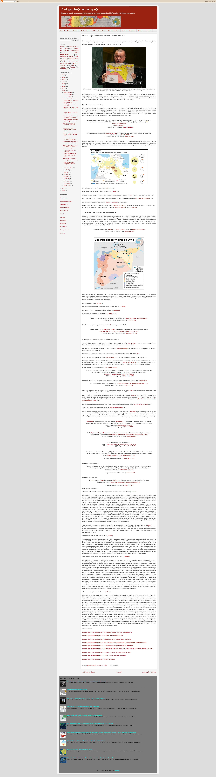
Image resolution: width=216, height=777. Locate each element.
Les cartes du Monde (111, 367)
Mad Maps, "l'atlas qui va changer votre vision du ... (70, 159)
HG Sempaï (63, 226)
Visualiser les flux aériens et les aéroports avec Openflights (83, 706)
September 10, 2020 (128, 458)
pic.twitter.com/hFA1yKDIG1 (125, 469)
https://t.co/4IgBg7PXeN (119, 123)
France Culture (110, 357)
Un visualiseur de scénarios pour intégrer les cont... (70, 120)
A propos (148, 30)
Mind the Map (143, 380)
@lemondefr (119, 421)
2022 (63, 83)
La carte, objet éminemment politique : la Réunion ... (70, 116)
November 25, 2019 (131, 333)
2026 (63, 75)
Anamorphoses (72, 46)
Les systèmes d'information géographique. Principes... (70, 99)
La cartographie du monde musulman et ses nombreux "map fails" (85, 715)
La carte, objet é (86, 645)
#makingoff (90, 421)
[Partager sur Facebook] (116, 665)
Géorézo (62, 214)
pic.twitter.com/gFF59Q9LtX (126, 374)
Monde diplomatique (122, 348)
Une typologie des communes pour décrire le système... (70, 150)
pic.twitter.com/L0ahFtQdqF (133, 482)
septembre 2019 (68, 167)
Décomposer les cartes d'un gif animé (77, 689)
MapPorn (134, 207)
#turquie (110, 229)
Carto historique (71, 50)
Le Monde (108, 188)
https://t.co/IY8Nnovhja (113, 444)
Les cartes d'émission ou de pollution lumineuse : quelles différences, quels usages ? (90, 723)
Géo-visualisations (113, 30)
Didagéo (62, 233)
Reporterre (113, 325)
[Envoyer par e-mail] (111, 665)
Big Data (64, 48)
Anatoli (130, 195)
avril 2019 (66, 179)
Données (76, 30)
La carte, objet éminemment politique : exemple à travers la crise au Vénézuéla (104, 655)
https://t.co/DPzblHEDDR (125, 434)
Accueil (62, 30)
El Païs (108, 591)
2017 (63, 190)
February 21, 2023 (128, 485)
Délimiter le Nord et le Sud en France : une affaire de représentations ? (86, 740)
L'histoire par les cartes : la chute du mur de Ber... (70, 142)
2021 (63, 86)
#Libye (98, 433)
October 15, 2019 (128, 136)
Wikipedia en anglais (120, 207)
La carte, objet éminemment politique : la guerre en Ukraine (98, 659)
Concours (65, 58)
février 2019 (67, 183)
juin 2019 (66, 174)
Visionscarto (63, 198)
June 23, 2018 (132, 320)
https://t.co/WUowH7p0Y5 (118, 482)
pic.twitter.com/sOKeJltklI (128, 455)
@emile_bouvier (103, 331)
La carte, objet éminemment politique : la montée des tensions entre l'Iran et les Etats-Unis (107, 632)
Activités (62, 46)
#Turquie (113, 329)
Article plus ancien (149, 672)
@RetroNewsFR (120, 125)
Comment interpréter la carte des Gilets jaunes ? (80, 749)
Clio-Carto (63, 220)
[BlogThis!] (113, 665)
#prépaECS (127, 318)
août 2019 (66, 170)
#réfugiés (106, 329)
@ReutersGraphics (110, 133)
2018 (63, 188)
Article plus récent (88, 672)
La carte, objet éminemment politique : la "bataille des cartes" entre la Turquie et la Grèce (106, 639)
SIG (72, 65)
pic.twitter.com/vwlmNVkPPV (128, 444)
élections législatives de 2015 (131, 362)
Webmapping (64, 68)
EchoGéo (133, 411)
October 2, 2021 (130, 472)
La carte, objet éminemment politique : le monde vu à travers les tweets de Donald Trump (106, 652)
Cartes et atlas (85, 30)
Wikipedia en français (119, 205)
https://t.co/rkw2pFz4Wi (138, 229)
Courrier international (112, 202)
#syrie (117, 229)
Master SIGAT (64, 210)
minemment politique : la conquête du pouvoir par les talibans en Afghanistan (112, 645)
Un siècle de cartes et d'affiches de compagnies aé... (70, 112)
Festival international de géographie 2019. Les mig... (69, 155)
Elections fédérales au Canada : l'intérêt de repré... (69, 124)
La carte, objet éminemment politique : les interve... (70, 146)
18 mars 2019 (129, 427)
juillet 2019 (67, 172)
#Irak (92, 480)
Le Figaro (130, 390)
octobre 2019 (67, 97)
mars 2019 (67, 181)
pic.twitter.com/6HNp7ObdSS (139, 318)
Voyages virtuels (64, 230)
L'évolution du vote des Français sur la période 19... (70, 134)
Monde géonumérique (66, 201)
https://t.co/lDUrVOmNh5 (116, 331)
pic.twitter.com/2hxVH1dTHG (121, 135)
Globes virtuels (68, 61)
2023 (63, 81)
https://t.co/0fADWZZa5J (125, 383)
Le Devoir (133, 491)
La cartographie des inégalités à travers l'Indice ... (69, 164)
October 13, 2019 (130, 231)
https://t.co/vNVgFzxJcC (111, 374)
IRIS (138, 353)
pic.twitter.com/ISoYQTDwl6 (139, 434)
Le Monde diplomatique (116, 407)
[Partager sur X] (114, 665)
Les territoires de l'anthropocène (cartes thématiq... (69, 104)
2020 (63, 88)
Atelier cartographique (99, 30)
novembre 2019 (68, 94)
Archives (140, 30)
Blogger (117, 770)
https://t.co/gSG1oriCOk (113, 455)
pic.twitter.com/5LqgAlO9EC (130, 331)
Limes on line (131, 343)
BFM (114, 191)
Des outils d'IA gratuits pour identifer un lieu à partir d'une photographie (86, 698)
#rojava (123, 229)
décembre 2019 (68, 92)
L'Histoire (99, 303)
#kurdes (115, 480)
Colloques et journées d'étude (69, 56)
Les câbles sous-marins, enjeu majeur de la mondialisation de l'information (87, 681)
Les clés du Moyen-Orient (142, 198)
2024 (63, 79)
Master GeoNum (64, 207)
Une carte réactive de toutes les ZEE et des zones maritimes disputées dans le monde (90, 757)
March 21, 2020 (132, 446)
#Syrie (92, 433)
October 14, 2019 (128, 127)
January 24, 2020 (131, 436)
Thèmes (124, 30)
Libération (117, 310)
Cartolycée (63, 223)
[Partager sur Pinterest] (117, 665)
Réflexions (132, 30)
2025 (63, 77)
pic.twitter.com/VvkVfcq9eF (125, 425)
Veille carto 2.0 (64, 204)
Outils (69, 30)
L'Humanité (133, 395)
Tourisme (62, 67)
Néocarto (62, 217)
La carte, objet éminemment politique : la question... (70, 138)
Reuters (149, 525)
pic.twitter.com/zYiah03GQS (140, 383)
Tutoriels (72, 67)
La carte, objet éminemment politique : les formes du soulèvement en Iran (102, 635)
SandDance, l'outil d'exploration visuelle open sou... (69, 129)
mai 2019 (66, 176)
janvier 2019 (67, 185)
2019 (63, 90)
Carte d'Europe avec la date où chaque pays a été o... (70, 108)
